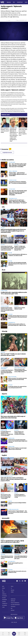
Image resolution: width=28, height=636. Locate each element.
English (2, 493)
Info (3, 586)
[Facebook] (17, 581)
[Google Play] (9, 617)
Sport (3, 588)
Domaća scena (4, 430)
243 (6, 180)
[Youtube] (25, 581)
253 (6, 198)
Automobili (4, 605)
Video (12, 586)
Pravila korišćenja (15, 602)
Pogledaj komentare (7, 152)
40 (6, 171)
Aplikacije (13, 606)
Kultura (4, 597)
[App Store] (19, 617)
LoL (1, 414)
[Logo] (2, 2)
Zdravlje (4, 593)
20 (6, 189)
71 (6, 162)
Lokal (3, 607)
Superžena (4, 599)
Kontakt (12, 610)
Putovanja (4, 595)
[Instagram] (22, 581)
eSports (4, 601)
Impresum (13, 600)
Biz (3, 590)
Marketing (13, 599)
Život (3, 592)
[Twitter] (19, 581)
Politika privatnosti (15, 604)
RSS (11, 608)
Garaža (2, 539)
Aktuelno (16, 306)
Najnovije (9, 2)
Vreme (12, 592)
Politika (3, 227)
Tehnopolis (4, 603)
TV (11, 588)
